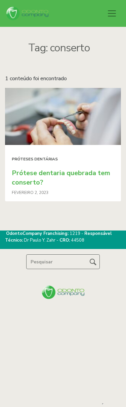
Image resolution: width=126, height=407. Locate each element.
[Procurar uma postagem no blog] (93, 262)
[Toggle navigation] (112, 13)
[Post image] (63, 116)
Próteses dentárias (35, 159)
